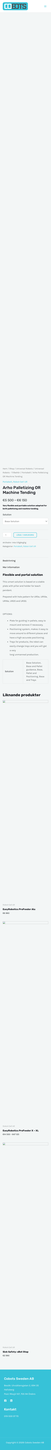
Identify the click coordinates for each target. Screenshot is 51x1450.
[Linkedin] (11, 1400)
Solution (7, 514)
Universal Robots (24, 468)
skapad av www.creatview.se (19, 1420)
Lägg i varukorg (25, 535)
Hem (5, 468)
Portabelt (26, 472)
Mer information (11, 567)
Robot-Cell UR (20, 481)
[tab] (25, 560)
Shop (11, 468)
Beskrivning (9, 560)
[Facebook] (5, 1400)
